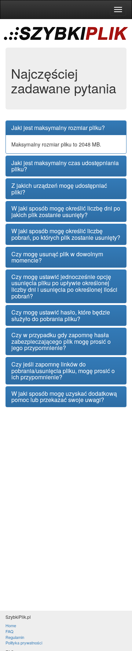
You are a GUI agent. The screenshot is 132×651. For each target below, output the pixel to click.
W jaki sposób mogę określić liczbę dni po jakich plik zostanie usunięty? (65, 211)
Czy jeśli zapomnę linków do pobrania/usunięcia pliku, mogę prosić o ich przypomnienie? (63, 370)
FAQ (10, 631)
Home (11, 625)
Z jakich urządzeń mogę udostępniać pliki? (59, 188)
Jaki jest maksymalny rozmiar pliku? (58, 127)
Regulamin (15, 637)
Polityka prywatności (24, 643)
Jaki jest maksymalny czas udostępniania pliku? (65, 166)
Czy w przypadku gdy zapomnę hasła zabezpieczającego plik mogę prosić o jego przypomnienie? (61, 341)
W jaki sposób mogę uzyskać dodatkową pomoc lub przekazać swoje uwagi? (64, 396)
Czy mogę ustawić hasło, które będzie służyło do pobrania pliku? (60, 315)
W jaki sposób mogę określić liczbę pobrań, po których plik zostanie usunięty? (65, 234)
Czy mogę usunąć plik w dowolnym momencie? (57, 257)
